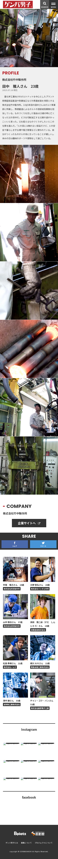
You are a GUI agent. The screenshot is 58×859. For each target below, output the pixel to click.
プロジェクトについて (43, 842)
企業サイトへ (27, 523)
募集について (26, 842)
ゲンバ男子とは (12, 842)
